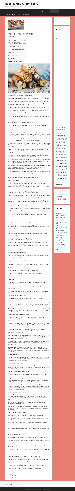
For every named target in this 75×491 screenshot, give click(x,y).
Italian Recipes (59, 230)
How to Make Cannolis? (14, 46)
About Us (47, 11)
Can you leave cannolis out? (15, 55)
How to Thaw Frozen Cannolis (15, 48)
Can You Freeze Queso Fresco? (15, 475)
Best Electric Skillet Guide (22, 4)
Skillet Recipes (59, 240)
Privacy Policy (40, 11)
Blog (17, 11)
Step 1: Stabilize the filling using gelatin (18, 43)
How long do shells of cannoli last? (16, 54)
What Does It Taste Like (61, 248)
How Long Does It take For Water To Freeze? (18, 477)
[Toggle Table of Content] (24, 40)
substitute (58, 242)
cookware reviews (60, 215)
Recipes (57, 239)
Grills (19, 14)
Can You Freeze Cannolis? (14, 42)
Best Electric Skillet (10, 11)
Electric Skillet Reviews (61, 222)
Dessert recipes (59, 217)
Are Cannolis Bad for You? (14, 52)
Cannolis (10, 252)
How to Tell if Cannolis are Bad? (16, 57)
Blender (58, 213)
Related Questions (13, 51)
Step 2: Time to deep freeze (16, 45)
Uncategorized (59, 246)
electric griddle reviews (61, 219)
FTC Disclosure (26, 14)
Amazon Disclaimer (31, 11)
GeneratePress (46, 489)
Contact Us (23, 11)
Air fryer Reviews (60, 212)
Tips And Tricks (54, 11)
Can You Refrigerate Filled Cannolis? (16, 49)
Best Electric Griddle (10, 14)
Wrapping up (12, 58)
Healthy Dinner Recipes (61, 227)
